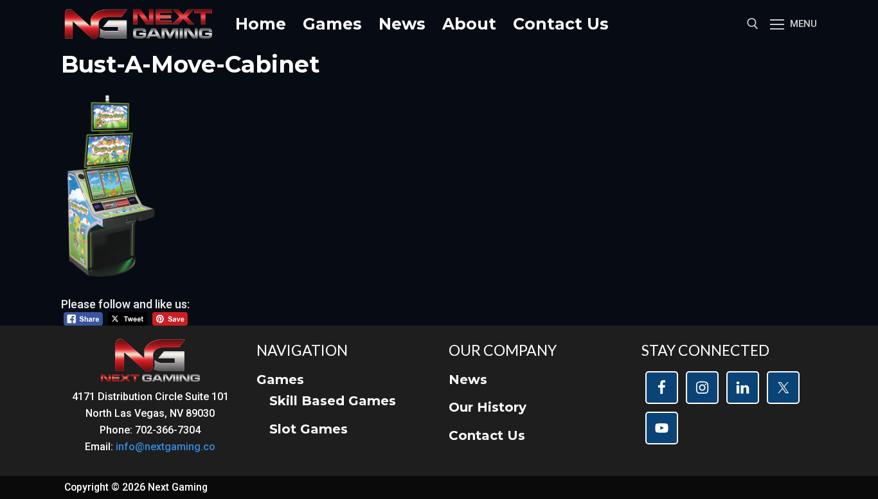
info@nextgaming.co (165, 447)
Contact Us (487, 435)
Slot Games (308, 429)
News (468, 379)
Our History (487, 407)
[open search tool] (752, 24)
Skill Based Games (332, 400)
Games (280, 379)
